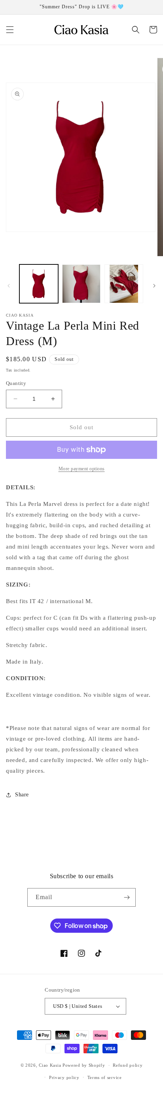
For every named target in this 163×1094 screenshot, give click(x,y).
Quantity (16, 383)
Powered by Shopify (84, 1065)
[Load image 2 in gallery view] (81, 283)
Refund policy (127, 1065)
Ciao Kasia (50, 1065)
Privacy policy (64, 1077)
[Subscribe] (126, 897)
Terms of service (104, 1077)
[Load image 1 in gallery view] (38, 283)
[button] (10, 29)
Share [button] (22, 795)
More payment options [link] (82, 469)
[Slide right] (154, 285)
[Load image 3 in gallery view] (123, 283)
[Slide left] (8, 285)
